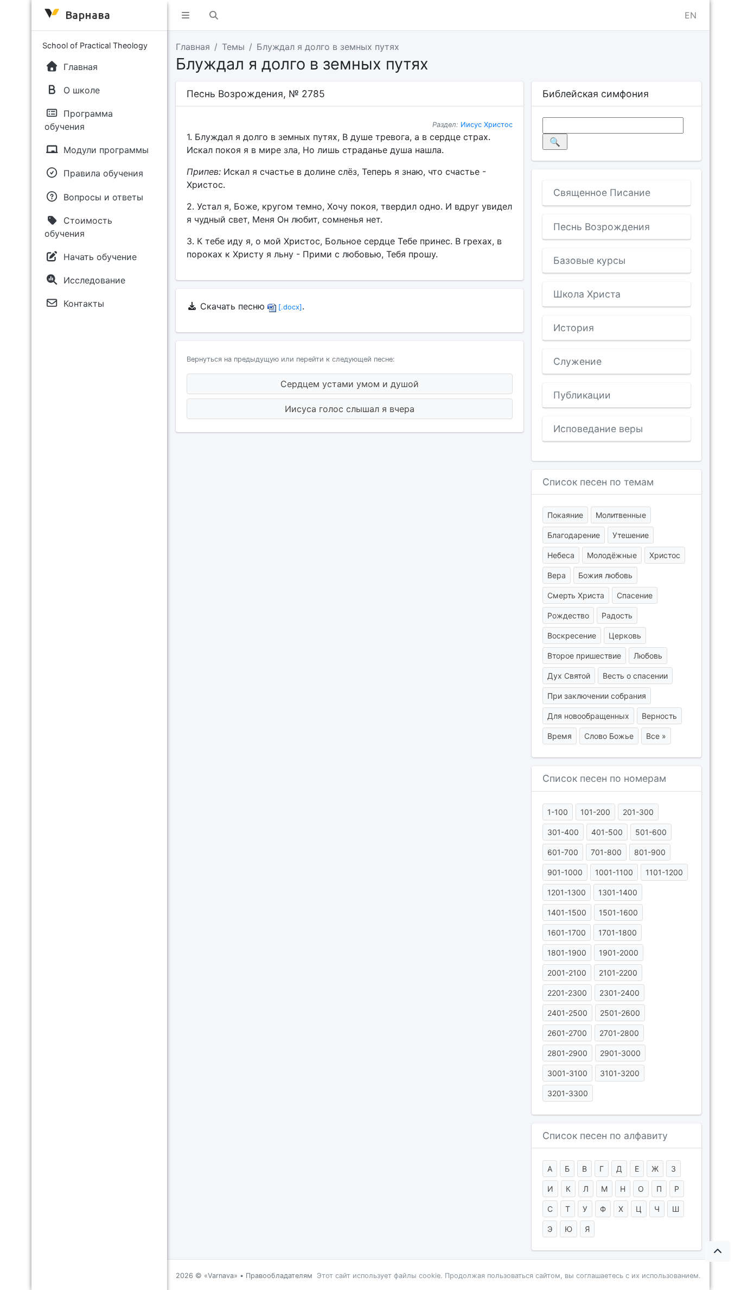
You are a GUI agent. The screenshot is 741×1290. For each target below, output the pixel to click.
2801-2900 (567, 1053)
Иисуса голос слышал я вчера (349, 408)
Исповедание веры (598, 428)
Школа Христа (587, 294)
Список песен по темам (598, 482)
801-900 (650, 852)
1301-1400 (617, 892)
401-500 (607, 832)
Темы (233, 46)
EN (691, 15)
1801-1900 (566, 952)
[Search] (214, 15)
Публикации (582, 395)
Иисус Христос (487, 125)
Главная (193, 46)
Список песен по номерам (604, 778)
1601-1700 (566, 932)
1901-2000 (618, 952)
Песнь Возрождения (601, 226)
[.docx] (289, 307)
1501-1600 (618, 912)
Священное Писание (601, 192)
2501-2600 (620, 1012)
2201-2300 (567, 992)
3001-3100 (567, 1073)
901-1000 (565, 872)
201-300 (638, 812)
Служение (577, 361)
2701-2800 (619, 1033)
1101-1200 (664, 872)
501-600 (651, 832)
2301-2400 (619, 992)
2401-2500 (567, 1012)
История (573, 327)
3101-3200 (620, 1073)
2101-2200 (618, 972)
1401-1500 (566, 912)
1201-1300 (566, 892)
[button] (185, 15)
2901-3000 (620, 1053)
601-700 (562, 852)
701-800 (606, 852)
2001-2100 (566, 972)
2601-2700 (567, 1033)
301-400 (563, 832)
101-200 (595, 812)
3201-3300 (567, 1093)
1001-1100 (614, 872)
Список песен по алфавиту (605, 1135)
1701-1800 (617, 932)
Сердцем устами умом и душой (349, 383)
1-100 (557, 812)
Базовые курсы (589, 260)
